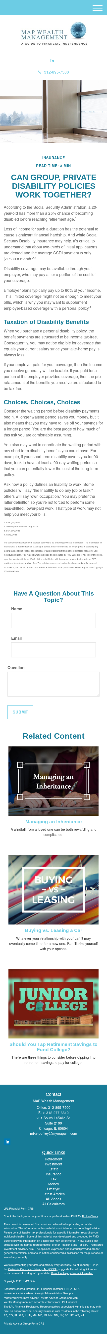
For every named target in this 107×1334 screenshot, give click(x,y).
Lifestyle (53, 1188)
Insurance (53, 1173)
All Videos (53, 1198)
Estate (53, 1168)
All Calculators (53, 1203)
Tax (53, 1178)
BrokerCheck (90, 1216)
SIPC (77, 1288)
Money (53, 1183)
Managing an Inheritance (53, 821)
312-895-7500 (56, 72)
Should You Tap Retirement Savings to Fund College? (53, 1047)
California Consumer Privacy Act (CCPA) (32, 1269)
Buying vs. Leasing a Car (53, 930)
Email (16, 638)
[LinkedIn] (52, 61)
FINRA (68, 1288)
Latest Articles (54, 1193)
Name (16, 609)
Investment (53, 1163)
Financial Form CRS (21, 1208)
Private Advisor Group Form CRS (24, 1323)
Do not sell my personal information (72, 1273)
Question (16, 667)
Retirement (53, 1158)
